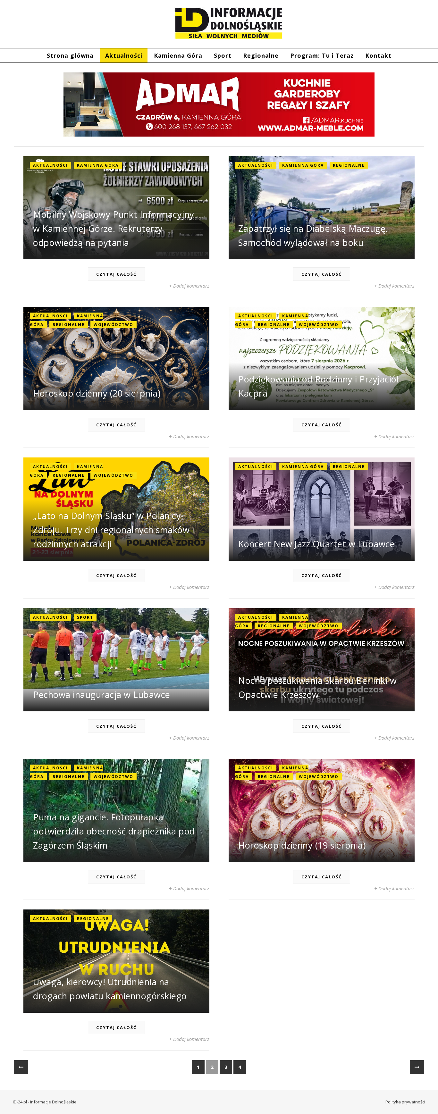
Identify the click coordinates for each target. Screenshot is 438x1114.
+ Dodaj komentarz (189, 285)
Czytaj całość (116, 274)
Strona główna (70, 55)
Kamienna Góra (178, 55)
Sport (223, 55)
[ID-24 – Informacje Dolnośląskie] (228, 23)
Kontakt (378, 55)
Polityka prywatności (405, 1102)
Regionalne (261, 55)
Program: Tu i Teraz (322, 55)
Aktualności (123, 55)
